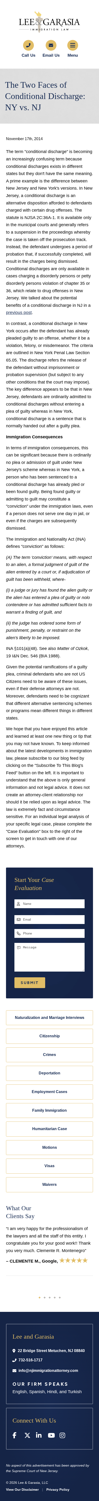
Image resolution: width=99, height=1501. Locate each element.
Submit (30, 982)
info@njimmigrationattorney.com (48, 1371)
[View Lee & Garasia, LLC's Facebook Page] (15, 1436)
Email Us (51, 55)
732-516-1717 (31, 1360)
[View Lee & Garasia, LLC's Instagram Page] (63, 1436)
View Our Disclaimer (22, 1489)
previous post (19, 312)
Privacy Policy (57, 1489)
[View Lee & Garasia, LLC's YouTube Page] (51, 1436)
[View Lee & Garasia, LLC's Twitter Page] (27, 1436)
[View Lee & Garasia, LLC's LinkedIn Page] (39, 1436)
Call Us (28, 55)
